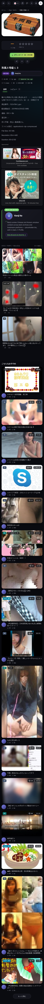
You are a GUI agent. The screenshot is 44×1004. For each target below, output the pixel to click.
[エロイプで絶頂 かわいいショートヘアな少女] (21, 475)
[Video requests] (21, 3)
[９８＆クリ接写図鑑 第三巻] (21, 379)
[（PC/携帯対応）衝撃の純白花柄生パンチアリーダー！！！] (21, 958)
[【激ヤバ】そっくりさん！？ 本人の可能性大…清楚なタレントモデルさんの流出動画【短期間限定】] (21, 901)
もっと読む (21, 979)
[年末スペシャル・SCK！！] (21, 539)
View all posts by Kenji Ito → (16, 234)
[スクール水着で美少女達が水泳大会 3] (21, 411)
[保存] (27, 60)
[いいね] (21, 60)
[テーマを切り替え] (30, 3)
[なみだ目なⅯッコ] (21, 694)
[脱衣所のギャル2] (21, 507)
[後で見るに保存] (38, 366)
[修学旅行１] (21, 813)
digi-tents (13, 10)
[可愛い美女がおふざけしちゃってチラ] (21, 749)
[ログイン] (39, 3)
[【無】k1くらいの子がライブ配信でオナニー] (21, 781)
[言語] (15, 3)
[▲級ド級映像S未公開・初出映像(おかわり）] (21, 845)
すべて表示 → (37, 245)
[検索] (9, 3)
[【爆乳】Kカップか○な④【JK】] (21, 571)
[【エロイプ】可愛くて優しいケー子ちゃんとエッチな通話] (21, 638)
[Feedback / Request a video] (26, 3)
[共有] (16, 60)
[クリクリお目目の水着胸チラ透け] (21, 443)
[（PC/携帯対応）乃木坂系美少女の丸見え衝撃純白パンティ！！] (21, 604)
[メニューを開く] (3, 3)
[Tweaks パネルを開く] (35, 3)
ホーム (4, 10)
